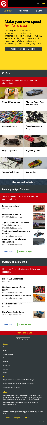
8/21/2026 (6, 209)
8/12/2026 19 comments (12, 236)
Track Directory (8, 354)
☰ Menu (39, 11)
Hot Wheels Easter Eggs (13, 312)
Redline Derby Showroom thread (16, 295)
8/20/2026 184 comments (12, 217)
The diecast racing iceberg (11, 387)
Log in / (40, 4)
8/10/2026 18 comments (12, 245)
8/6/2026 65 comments (11, 315)
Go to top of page (23, 339)
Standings (6, 358)
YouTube (26, 417)
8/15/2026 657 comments (12, 292)
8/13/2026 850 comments (12, 298)
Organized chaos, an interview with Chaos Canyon (19, 380)
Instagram (17, 417)
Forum (5, 350)
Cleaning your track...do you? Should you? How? (18, 383)
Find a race (23, 11)
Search (5, 361)
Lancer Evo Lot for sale (12, 279)
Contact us (6, 365)
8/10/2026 (6, 306)
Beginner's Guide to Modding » (23, 49)
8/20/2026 (6, 281)
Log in (5, 372)
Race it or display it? (11, 206)
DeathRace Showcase (12, 304)
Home (5, 347)
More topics (8, 251)
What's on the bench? (11, 214)
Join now (7, 11)
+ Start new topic (25, 251)
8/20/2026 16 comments (12, 228)
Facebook (7, 417)
